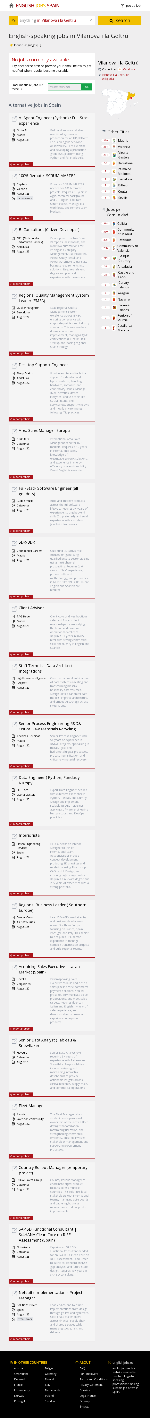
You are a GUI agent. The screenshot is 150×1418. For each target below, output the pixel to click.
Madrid (123, 140)
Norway (19, 1395)
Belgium (50, 1368)
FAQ (82, 1368)
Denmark (20, 1379)
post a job (133, 5)
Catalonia (129, 69)
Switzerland (21, 1374)
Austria (18, 1368)
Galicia (122, 223)
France (18, 1385)
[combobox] (57, 20)
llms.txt (84, 1406)
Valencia (124, 147)
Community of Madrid (126, 231)
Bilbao (123, 185)
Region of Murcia (124, 317)
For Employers (89, 1374)
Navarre (124, 299)
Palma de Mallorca (124, 171)
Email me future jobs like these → (27, 87)
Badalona (125, 179)
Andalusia (125, 266)
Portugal (19, 1401)
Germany (50, 1374)
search (122, 20)
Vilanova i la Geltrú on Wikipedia (115, 77)
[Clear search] (91, 20)
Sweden (50, 1401)
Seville (123, 198)
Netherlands (52, 1390)
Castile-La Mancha (125, 327)
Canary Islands (124, 284)
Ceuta (122, 191)
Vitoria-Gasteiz (123, 154)
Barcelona (125, 163)
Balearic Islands (124, 307)
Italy (47, 1385)
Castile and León (126, 274)
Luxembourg (22, 1390)
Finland (49, 1379)
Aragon (123, 293)
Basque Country (124, 258)
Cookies (85, 1390)
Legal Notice (88, 1395)
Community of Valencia (127, 248)
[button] (25, 45)
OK (86, 87)
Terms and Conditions (94, 1379)
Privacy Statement (91, 1385)
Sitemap (85, 1401)
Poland (49, 1395)
